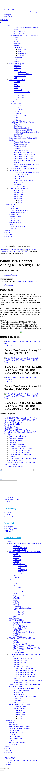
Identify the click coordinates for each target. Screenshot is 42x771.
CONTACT (8, 516)
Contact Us (8, 752)
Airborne (16, 640)
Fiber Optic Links (19, 628)
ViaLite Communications (18, 742)
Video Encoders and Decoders (15, 466)
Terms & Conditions (12, 538)
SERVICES (8, 502)
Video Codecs (18, 710)
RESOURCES (9, 514)
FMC (15, 600)
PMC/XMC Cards (19, 550)
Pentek (11, 740)
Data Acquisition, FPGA (13, 424)
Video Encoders (19, 714)
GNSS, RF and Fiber (11, 428)
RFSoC (16, 604)
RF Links (16, 634)
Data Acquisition (19, 692)
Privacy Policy (10, 508)
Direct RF (16, 598)
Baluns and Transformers (22, 622)
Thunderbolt (17, 574)
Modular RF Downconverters (16, 251)
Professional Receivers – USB (24, 674)
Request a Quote (6, 279)
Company (7, 748)
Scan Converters (19, 708)
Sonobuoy (12, 456)
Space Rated (17, 606)
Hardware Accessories (17, 444)
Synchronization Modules (22, 608)
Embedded (17, 560)
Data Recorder (9, 426)
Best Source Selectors (21, 690)
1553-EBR (17, 556)
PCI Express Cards (20, 548)
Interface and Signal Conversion (24, 696)
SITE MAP (8, 531)
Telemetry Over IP (20, 702)
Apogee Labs (13, 724)
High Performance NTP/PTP (23, 646)
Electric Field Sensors (21, 626)
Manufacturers (9, 720)
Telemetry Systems (11, 464)
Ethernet (16, 562)
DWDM (16, 624)
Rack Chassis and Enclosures (23, 632)
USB (15, 576)
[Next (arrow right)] (3, 770)
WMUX (16, 578)
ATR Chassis (22, 588)
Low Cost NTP (18, 650)
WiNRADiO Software (17, 460)
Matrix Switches (19, 698)
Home (2, 249)
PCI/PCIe (16, 602)
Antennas (12, 442)
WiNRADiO (13, 744)
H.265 (20, 718)
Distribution (17, 642)
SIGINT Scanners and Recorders (20, 454)
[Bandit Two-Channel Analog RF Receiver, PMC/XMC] (23, 379)
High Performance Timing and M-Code (27, 648)
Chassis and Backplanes (13, 422)
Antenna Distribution (16, 440)
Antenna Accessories (16, 438)
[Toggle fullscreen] (3, 768)
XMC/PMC (22, 572)
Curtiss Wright (14, 730)
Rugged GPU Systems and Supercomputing (20, 462)
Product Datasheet (10, 275)
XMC (15, 616)
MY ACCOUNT (10, 529)
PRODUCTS (9, 498)
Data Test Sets (18, 694)
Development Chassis (25, 590)
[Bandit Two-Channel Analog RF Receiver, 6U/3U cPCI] (23, 343)
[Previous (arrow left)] (1, 770)
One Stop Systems (15, 738)
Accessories (17, 582)
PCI (19, 568)
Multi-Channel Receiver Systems (20, 448)
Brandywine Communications (19, 728)
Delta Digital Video (16, 732)
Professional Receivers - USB (19, 452)
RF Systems (17, 636)
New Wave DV (14, 736)
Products (7, 542)
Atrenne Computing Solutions (19, 726)
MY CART (8, 527)
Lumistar (12, 734)
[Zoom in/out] (1, 768)
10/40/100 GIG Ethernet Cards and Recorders (20, 418)
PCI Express (22, 570)
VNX (15, 594)
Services (7, 746)
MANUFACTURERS (12, 500)
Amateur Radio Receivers (18, 436)
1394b (15, 554)
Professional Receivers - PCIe (19, 450)
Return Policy (10, 523)
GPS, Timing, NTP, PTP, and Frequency (18, 430)
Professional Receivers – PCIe (24, 672)
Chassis (16, 586)
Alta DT (12, 722)
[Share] (5, 768)
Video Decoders (19, 712)
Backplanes (17, 584)
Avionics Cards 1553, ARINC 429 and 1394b (20, 420)
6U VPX (21, 614)
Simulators (17, 700)
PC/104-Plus (22, 566)
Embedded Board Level (21, 644)
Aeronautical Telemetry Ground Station (27, 688)
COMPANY (9, 512)
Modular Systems (19, 706)
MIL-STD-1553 (19, 564)
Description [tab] (8, 285)
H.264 (20, 716)
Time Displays (18, 652)
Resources (8, 750)
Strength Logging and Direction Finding (23, 458)
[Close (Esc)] (8, 768)
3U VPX (16, 546)
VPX (15, 610)
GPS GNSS (17, 630)
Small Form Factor (20, 592)
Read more (8, 345)
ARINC (16, 558)
